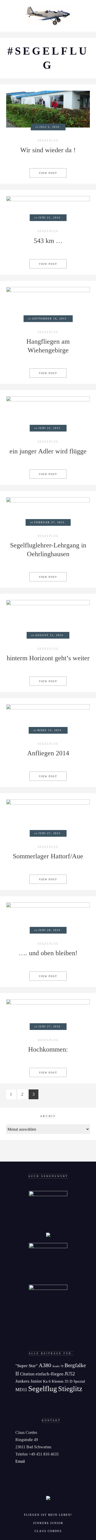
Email (20, 1461)
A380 (45, 1365)
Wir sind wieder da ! (48, 150)
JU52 (70, 1373)
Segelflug (48, 140)
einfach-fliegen (49, 1374)
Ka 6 (47, 1381)
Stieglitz (70, 1389)
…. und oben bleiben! (48, 953)
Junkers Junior (28, 1381)
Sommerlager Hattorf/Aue (48, 856)
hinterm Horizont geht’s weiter (48, 658)
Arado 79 (57, 1366)
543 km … (48, 240)
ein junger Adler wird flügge (48, 451)
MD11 (21, 1389)
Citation (27, 1374)
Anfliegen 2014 (48, 753)
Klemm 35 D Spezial (68, 1381)
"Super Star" (26, 1365)
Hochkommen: (48, 1049)
